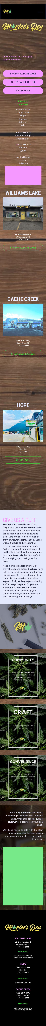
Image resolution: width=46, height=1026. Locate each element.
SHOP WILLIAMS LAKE (23, 73)
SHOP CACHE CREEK (23, 82)
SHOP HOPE (23, 90)
